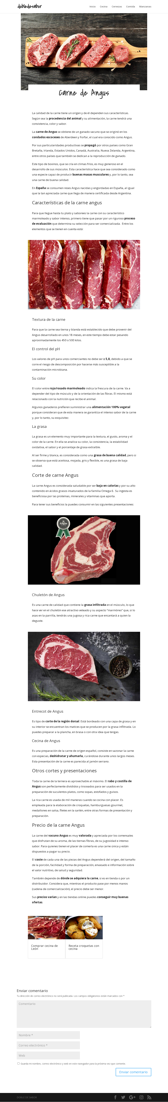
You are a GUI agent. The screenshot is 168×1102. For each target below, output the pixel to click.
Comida (130, 6)
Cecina (103, 6)
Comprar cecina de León (44, 947)
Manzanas (145, 6)
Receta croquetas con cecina (84, 947)
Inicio (93, 6)
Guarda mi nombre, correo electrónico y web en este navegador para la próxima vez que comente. (73, 1063)
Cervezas (117, 6)
